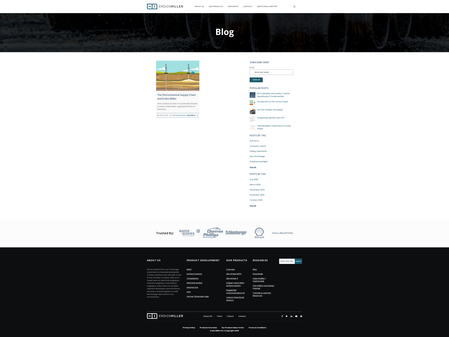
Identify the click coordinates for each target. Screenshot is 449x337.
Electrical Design (257, 156)
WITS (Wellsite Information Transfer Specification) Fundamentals (273, 95)
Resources (233, 6)
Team (219, 316)
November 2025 (257, 195)
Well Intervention (194, 283)
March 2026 (255, 184)
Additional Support (267, 6)
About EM (207, 316)
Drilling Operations (258, 151)
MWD (189, 269)
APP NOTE (254, 141)
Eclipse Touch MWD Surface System (235, 284)
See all (253, 167)
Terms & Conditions (257, 327)
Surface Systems (194, 274)
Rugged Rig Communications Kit (235, 291)
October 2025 (256, 200)
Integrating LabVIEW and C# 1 (270, 117)
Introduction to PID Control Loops (272, 101)
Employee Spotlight (259, 161)
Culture (230, 316)
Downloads (258, 274)
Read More (191, 115)
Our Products (216, 6)
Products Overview (208, 327)
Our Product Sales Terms (232, 327)
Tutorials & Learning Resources (262, 294)
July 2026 (254, 179)
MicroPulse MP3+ (234, 274)
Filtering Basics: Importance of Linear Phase (274, 127)
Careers (242, 316)
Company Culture (258, 146)
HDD (189, 292)
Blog (255, 269)
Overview (230, 269)
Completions (192, 278)
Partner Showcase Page (198, 296)
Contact (247, 6)
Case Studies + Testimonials (259, 280)
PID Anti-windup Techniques (270, 109)
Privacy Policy (189, 327)
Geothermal (192, 287)
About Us (199, 6)
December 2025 (257, 189)
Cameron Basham (179, 115)
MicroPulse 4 (232, 278)
